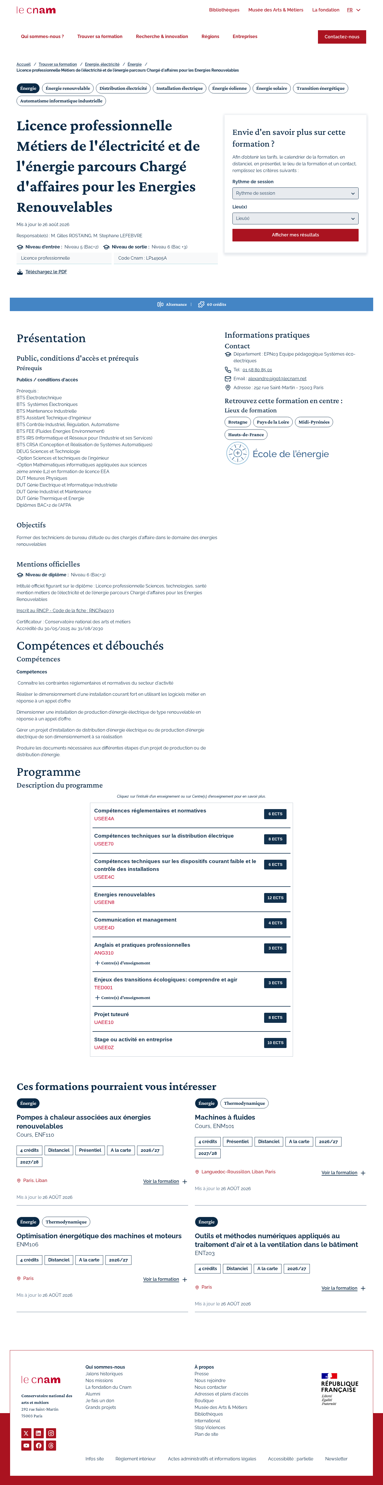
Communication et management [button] (135, 920)
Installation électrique (179, 88)
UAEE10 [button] (104, 1022)
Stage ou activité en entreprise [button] (133, 1039)
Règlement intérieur (136, 1458)
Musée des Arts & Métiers (221, 1407)
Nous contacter (211, 1387)
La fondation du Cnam (108, 1387)
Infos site (95, 1458)
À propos (204, 1367)
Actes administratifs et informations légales (212, 1458)
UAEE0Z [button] (104, 1047)
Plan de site (206, 1434)
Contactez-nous (342, 36)
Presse (202, 1373)
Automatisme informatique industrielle (61, 101)
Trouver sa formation (100, 36)
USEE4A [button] (104, 818)
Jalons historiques (104, 1373)
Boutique (204, 1400)
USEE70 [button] (104, 844)
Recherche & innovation (162, 36)
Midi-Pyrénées (314, 422)
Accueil (24, 64)
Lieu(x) (239, 207)
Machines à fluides (225, 1117)
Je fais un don (100, 1400)
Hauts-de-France (246, 434)
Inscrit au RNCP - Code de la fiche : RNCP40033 (65, 610)
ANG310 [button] (104, 953)
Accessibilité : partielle (290, 1458)
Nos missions (99, 1380)
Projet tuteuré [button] (111, 1014)
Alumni (93, 1394)
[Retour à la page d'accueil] (36, 10)
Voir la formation (161, 1181)
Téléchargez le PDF (46, 271)
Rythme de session (253, 181)
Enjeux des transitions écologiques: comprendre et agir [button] (165, 980)
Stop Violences (210, 1427)
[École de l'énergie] (295, 453)
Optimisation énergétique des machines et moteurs (99, 1236)
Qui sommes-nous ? (42, 36)
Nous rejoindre (210, 1380)
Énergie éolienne (229, 88)
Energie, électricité (102, 64)
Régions (210, 36)
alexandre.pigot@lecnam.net (277, 378)
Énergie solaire (271, 88)
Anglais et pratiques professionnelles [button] (142, 945)
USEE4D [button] (104, 928)
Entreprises (245, 36)
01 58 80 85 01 (257, 369)
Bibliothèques (209, 1414)
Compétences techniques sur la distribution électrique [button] (164, 836)
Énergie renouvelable (68, 88)
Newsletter (336, 1458)
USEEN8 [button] (104, 902)
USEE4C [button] (104, 877)
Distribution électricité (123, 88)
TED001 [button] (103, 987)
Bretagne (237, 422)
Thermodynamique (244, 1103)
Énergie (135, 64)
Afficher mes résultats (295, 235)
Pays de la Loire (273, 422)
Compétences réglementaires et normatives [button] (150, 811)
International (207, 1420)
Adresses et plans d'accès (221, 1394)
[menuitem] (224, 10)
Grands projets (101, 1407)
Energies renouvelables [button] (124, 894)
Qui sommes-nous (105, 1367)
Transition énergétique (321, 88)
